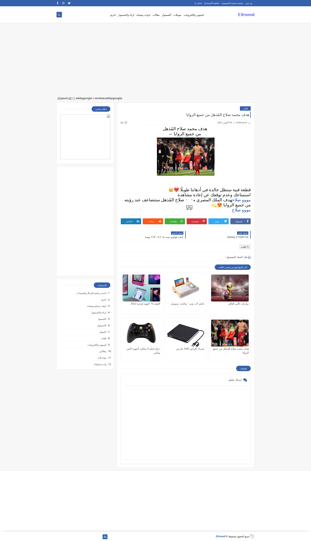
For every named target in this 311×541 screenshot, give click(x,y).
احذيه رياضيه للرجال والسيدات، (91, 293)
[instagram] (63, 3)
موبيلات (177, 15)
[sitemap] (105, 536)
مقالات (156, 15)
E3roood (246, 14)
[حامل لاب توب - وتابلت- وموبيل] (185, 288)
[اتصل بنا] (87, 536)
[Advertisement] (203, 29)
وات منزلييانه (100, 364)
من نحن (248, 3)
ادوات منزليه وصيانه (96, 306)
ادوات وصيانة (143, 15)
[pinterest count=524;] (76, 536)
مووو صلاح (241, 200)
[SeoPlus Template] (252, 536)
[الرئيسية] (99, 536)
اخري (113, 15)
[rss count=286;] (59, 536)
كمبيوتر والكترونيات (194, 15)
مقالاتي (102, 351)
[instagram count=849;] (64, 536)
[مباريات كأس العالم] (230, 288)
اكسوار (102, 331)
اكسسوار (166, 15)
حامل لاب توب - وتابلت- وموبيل (187, 303)
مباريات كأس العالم (239, 303)
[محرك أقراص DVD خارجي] (185, 333)
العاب (245, 108)
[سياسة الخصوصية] (82, 536)
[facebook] (57, 3)
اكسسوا (102, 319)
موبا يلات (102, 357)
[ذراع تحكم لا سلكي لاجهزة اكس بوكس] (141, 333)
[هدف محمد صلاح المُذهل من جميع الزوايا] (230, 333)
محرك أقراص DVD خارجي (190, 348)
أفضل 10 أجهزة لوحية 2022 (145, 303)
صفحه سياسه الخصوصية (232, 3)
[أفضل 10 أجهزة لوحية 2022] (141, 288)
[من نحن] (93, 536)
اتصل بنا (198, 3)
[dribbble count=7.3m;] (70, 536)
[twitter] (69, 3)
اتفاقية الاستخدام (211, 3)
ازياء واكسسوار (126, 15)
